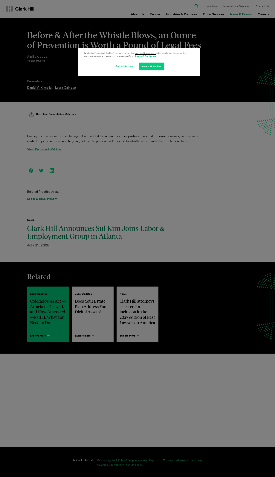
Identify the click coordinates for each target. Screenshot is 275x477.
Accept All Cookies (151, 66)
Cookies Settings (124, 66)
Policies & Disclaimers (145, 56)
